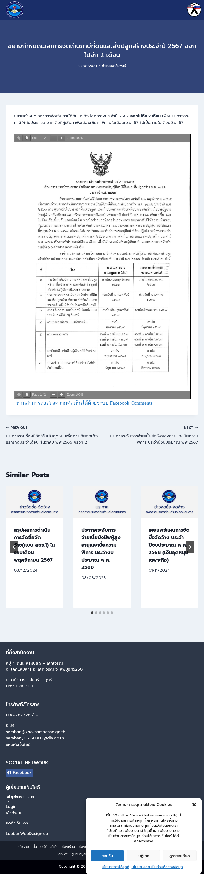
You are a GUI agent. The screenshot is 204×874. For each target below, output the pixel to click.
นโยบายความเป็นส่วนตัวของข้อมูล (157, 867)
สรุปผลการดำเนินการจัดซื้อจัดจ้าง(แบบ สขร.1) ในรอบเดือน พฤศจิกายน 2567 (34, 545)
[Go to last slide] (14, 547)
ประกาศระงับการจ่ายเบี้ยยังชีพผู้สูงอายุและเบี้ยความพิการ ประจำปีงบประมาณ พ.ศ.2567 (154, 435)
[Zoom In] (61, 138)
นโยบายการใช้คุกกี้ (115, 867)
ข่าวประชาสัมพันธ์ (114, 65)
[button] (194, 804)
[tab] (92, 612)
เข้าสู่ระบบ (14, 813)
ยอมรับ (107, 856)
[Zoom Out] (53, 138)
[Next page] (27, 138)
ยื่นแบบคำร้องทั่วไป (45, 846)
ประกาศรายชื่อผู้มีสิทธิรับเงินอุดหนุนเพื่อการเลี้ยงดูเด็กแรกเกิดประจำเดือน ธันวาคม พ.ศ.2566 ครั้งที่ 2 (52, 435)
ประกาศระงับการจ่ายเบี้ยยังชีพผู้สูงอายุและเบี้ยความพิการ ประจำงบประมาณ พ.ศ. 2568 (101, 548)
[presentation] (34, 502)
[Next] (190, 547)
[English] (190, 7)
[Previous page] (19, 138)
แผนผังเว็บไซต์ (19, 745)
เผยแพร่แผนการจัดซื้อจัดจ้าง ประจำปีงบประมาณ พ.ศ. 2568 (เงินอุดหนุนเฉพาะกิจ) (169, 545)
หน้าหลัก (23, 846)
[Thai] (197, 7)
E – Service (59, 854)
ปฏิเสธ (143, 856)
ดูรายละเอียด (179, 856)
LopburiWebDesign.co (27, 834)
